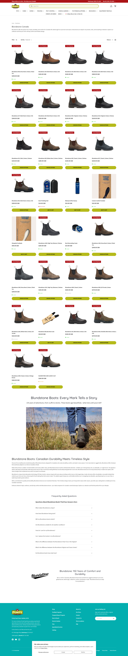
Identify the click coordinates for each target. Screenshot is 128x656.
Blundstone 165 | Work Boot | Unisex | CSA (102, 72)
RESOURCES (92, 11)
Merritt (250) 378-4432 (108, 1)
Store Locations (80, 621)
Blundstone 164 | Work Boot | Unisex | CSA (49, 72)
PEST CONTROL (50, 11)
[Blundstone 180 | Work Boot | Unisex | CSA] (51, 101)
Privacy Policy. (43, 648)
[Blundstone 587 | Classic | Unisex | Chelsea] (104, 144)
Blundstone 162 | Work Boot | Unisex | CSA (75, 331)
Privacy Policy (104, 650)
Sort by (23, 40)
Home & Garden (56, 621)
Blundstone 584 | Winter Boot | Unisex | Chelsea (50, 158)
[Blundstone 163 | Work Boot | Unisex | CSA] (77, 57)
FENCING (39, 11)
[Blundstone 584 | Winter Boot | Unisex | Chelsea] (51, 144)
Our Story (78, 612)
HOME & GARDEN (63, 11)
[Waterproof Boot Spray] (77, 186)
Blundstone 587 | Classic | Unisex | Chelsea (102, 158)
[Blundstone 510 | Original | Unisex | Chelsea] (104, 101)
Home (13, 23)
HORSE (31, 11)
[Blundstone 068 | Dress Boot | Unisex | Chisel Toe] (24, 57)
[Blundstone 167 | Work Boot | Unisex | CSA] (24, 101)
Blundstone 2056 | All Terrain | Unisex (101, 287)
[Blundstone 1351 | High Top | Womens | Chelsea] (51, 273)
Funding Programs (57, 612)
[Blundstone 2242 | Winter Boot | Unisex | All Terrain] (24, 317)
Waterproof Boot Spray (71, 201)
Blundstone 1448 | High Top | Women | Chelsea (50, 243)
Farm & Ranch (55, 618)
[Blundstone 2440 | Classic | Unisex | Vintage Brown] (24, 361)
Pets (53, 624)
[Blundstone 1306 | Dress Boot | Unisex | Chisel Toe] (104, 228)
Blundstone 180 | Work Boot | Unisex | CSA (49, 116)
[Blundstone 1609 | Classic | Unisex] (77, 273)
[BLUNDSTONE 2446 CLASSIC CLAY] (51, 361)
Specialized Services (57, 627)
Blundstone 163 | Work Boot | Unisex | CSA (75, 72)
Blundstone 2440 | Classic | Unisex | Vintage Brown (22, 377)
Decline (83, 652)
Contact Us (79, 618)
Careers (78, 615)
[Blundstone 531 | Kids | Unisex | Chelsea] (24, 144)
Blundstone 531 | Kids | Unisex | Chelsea (22, 158)
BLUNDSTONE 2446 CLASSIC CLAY (47, 376)
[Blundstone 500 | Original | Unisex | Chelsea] (77, 101)
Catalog (54, 630)
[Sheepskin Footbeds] (24, 228)
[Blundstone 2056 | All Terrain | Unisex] (104, 273)
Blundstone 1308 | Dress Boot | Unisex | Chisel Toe (23, 288)
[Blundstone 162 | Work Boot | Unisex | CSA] (77, 317)
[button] (115, 6)
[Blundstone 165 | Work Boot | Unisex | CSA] (104, 57)
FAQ (77, 624)
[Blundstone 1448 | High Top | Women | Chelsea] (51, 228)
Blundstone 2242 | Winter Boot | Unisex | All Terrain (23, 332)
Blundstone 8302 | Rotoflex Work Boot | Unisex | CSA (104, 332)
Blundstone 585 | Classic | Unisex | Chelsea (75, 158)
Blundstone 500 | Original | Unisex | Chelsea (76, 116)
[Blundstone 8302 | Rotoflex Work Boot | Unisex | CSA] (104, 317)
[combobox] (64, 6)
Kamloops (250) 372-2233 (94, 1)
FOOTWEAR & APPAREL (78, 11)
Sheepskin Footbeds (17, 243)
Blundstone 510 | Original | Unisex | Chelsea (103, 116)
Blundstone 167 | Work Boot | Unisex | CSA (22, 116)
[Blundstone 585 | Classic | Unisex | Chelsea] (77, 144)
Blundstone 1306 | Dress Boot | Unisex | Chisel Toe (103, 244)
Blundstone (17, 23)
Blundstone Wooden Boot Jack (46, 331)
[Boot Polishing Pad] (51, 186)
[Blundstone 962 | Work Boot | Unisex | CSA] (24, 186)
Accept (63, 652)
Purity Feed (17, 650)
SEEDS (60, 14)
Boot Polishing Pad (43, 201)
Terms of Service (113, 650)
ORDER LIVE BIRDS (51, 14)
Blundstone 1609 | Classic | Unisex (73, 287)
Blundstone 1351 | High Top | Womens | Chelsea (50, 287)
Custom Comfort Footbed (98, 201)
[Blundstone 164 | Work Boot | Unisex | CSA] (51, 57)
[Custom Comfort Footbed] (104, 186)
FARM (24, 11)
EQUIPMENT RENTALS (105, 11)
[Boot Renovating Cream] (77, 228)
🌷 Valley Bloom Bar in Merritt (73, 14)
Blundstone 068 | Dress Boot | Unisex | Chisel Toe (23, 72)
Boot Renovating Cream (71, 243)
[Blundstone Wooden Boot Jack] (51, 317)
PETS (17, 11)
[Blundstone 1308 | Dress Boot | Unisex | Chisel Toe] (24, 273)
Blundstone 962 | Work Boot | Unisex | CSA (22, 201)
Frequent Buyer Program (58, 615)
